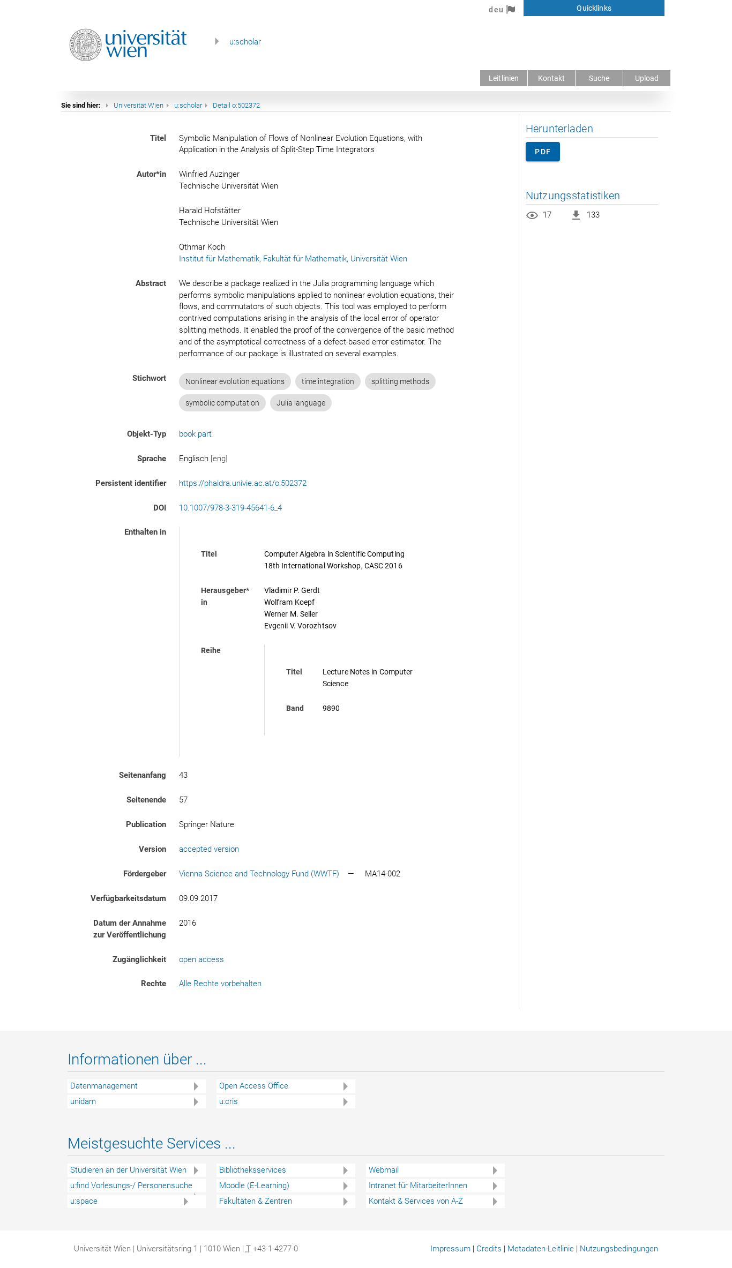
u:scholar (245, 42)
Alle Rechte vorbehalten (220, 983)
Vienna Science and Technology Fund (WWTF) (259, 874)
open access (201, 959)
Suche (599, 78)
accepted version (209, 849)
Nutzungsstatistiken (573, 195)
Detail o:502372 (236, 105)
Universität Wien (138, 105)
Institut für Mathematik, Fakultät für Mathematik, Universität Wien (293, 259)
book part (195, 434)
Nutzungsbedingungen (619, 1249)
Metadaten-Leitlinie (540, 1249)
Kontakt (551, 78)
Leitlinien (504, 78)
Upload (647, 78)
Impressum (450, 1249)
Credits (489, 1249)
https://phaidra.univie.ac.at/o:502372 (243, 483)
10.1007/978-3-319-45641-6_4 (230, 508)
